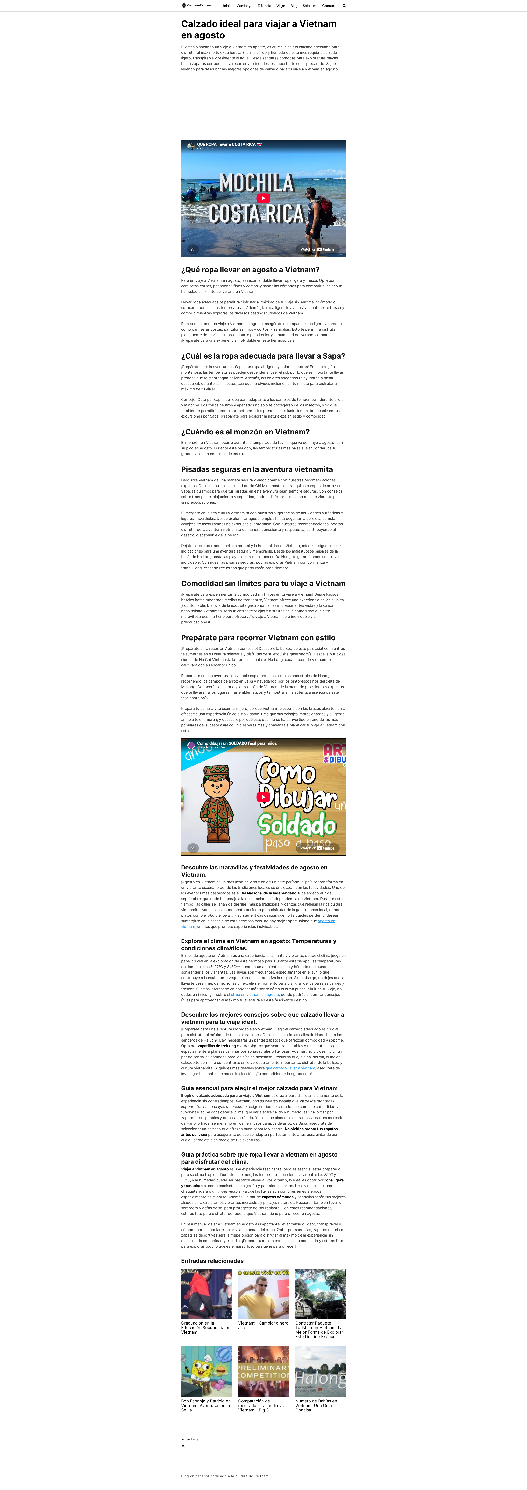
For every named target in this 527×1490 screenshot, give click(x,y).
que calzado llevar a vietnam (290, 1068)
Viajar (280, 6)
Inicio (227, 6)
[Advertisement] (263, 106)
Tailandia (264, 6)
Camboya (244, 6)
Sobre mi (310, 6)
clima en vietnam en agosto (255, 994)
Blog (294, 6)
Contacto (329, 6)
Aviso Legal (190, 1439)
